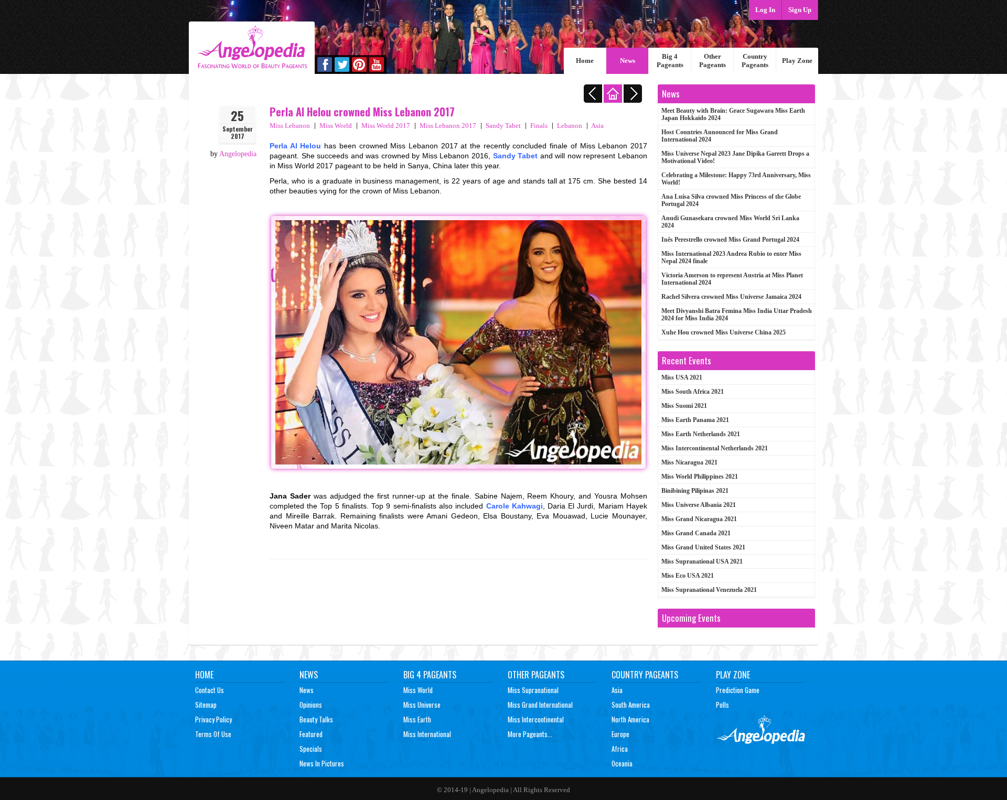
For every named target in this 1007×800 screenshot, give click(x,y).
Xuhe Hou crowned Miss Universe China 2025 (723, 332)
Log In (765, 10)
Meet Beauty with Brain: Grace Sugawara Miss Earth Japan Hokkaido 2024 (733, 114)
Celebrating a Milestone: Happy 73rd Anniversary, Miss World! (736, 178)
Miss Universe (422, 704)
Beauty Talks (316, 719)
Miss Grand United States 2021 (703, 547)
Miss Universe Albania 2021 (698, 505)
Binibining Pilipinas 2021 (695, 490)
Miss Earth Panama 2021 (695, 420)
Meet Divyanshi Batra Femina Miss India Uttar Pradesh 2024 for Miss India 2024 (736, 314)
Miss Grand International (540, 704)
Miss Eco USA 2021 (687, 575)
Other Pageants (712, 60)
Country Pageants (755, 60)
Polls (722, 704)
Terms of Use (213, 734)
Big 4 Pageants (670, 60)
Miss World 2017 (385, 125)
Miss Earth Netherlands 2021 (700, 434)
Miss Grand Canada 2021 (696, 533)
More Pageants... (530, 734)
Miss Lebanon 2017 (448, 125)
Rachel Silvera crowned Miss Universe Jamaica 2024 (731, 296)
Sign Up (799, 10)
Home (585, 60)
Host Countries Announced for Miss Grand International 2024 (719, 135)
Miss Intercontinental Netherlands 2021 (714, 448)
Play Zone (797, 60)
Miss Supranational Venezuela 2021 (709, 589)
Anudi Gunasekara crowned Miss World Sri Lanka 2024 (730, 221)
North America (630, 719)
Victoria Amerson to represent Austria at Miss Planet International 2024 (732, 279)
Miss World (335, 125)
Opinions (310, 704)
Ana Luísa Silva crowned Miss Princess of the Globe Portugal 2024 (731, 200)
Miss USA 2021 (681, 377)
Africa (620, 748)
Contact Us (209, 690)
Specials (310, 748)
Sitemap (206, 704)
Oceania (622, 763)
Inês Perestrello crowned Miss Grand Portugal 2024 (730, 239)
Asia (597, 125)
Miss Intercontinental (536, 719)
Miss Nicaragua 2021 (689, 462)
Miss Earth (417, 719)
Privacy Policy (213, 719)
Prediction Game (737, 690)
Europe (620, 734)
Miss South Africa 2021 (692, 391)
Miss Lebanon (290, 125)
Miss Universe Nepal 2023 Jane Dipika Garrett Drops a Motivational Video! (735, 157)
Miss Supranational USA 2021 (702, 561)
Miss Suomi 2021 (684, 405)
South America (631, 704)
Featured (311, 734)
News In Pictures (321, 763)
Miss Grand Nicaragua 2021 (699, 519)
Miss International (427, 734)
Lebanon (569, 125)
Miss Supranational (533, 690)
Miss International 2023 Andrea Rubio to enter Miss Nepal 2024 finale (731, 257)
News (627, 60)
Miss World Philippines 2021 (699, 476)
